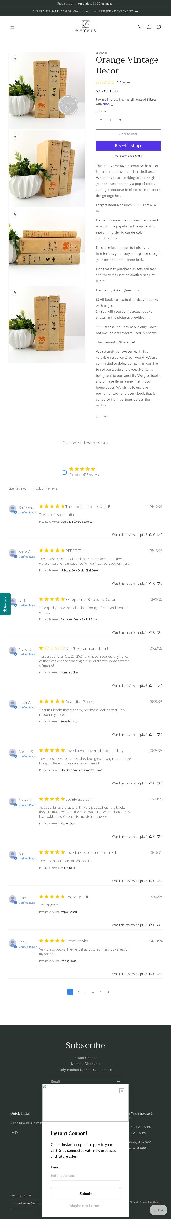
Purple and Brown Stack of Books (79, 619)
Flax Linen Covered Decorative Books (81, 770)
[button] (12, 26)
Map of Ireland (69, 912)
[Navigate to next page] (108, 992)
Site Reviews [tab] (17, 488)
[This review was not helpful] (158, 534)
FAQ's (14, 1132)
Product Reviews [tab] (45, 488)
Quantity (101, 111)
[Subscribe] (118, 1081)
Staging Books (68, 961)
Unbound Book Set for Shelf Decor (80, 570)
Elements (134, 1202)
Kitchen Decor (69, 823)
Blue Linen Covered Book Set (77, 521)
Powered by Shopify (150, 1202)
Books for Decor (69, 721)
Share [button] (105, 416)
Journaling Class (69, 672)
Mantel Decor (68, 868)
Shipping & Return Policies (28, 1123)
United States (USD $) (27, 1203)
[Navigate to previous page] (62, 992)
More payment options (128, 155)
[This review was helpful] (150, 534)
